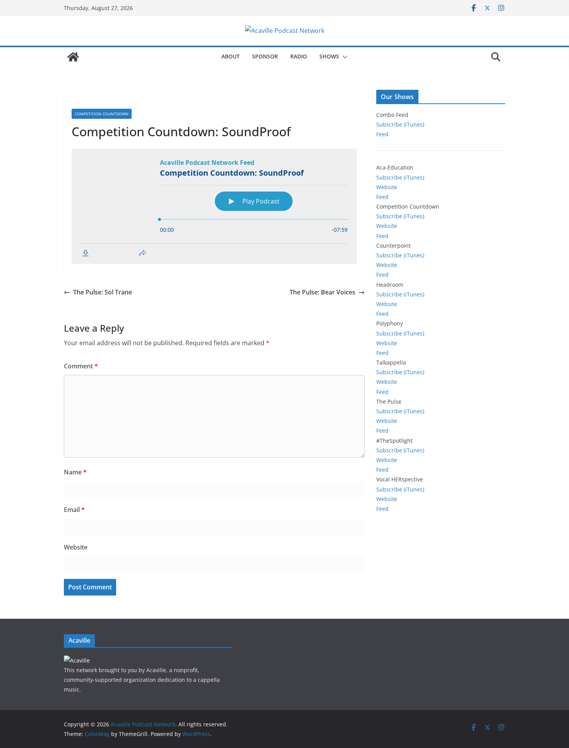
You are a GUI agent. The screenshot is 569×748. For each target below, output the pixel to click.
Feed (382, 134)
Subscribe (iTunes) (400, 124)
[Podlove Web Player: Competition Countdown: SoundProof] (214, 206)
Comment (81, 366)
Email (74, 509)
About (230, 56)
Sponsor (265, 56)
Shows (329, 56)
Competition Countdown (102, 113)
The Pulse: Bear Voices (322, 292)
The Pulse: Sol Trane (102, 292)
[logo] (77, 660)
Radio (298, 56)
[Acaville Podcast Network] (73, 57)
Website (75, 547)
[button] (343, 57)
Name (75, 472)
